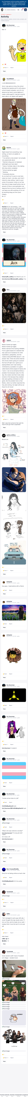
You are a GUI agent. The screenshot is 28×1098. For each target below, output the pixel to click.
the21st (8, 147)
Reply (4, 71)
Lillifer (8, 913)
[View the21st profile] (4, 148)
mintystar (9, 581)
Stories (12, 1095)
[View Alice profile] (4, 290)
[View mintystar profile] (4, 582)
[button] (14, 47)
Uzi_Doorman (10, 25)
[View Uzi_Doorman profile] (4, 26)
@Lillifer (4, 941)
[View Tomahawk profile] (4, 892)
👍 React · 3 (5, 136)
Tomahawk (9, 891)
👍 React (5, 590)
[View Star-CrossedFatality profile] (4, 869)
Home (2, 1095)
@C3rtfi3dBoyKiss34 (16, 808)
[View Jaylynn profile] (4, 341)
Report (12, 67)
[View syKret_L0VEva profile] (4, 435)
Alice (7, 289)
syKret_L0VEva (10, 435)
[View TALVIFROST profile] (4, 79)
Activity (6, 1095)
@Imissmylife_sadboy (16, 279)
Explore (25, 1095)
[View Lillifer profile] (4, 914)
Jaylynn (8, 340)
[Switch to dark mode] (18, 9)
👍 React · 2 (5, 67)
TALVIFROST (10, 79)
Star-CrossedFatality (12, 869)
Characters (18, 1095)
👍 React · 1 (5, 203)
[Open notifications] (22, 9)
